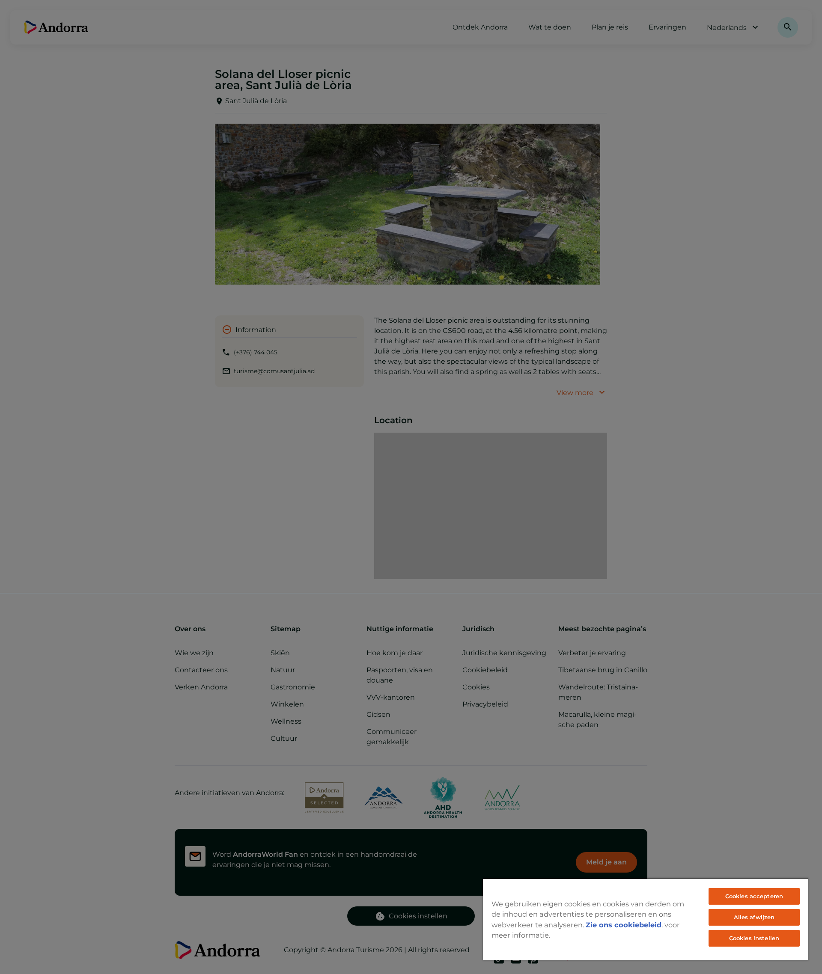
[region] (645, 919)
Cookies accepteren (754, 896)
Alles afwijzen (754, 917)
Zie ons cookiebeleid (623, 925)
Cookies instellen (754, 938)
